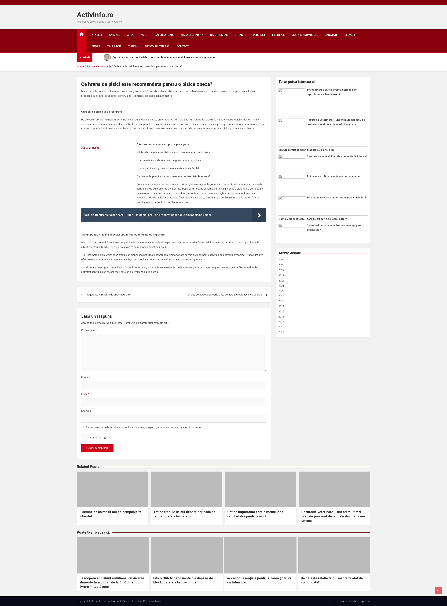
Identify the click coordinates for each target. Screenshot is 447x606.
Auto (144, 35)
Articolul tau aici (157, 46)
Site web (86, 410)
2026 (281, 260)
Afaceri (97, 35)
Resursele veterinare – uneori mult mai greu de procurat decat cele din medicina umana (333, 516)
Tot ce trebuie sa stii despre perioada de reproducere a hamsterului (184, 514)
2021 (281, 285)
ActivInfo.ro (95, 15)
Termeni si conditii (345, 601)
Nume (85, 377)
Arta (130, 35)
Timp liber (114, 46)
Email (85, 394)
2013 (281, 327)
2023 (281, 275)
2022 (281, 280)
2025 (281, 265)
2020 (281, 291)
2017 (281, 306)
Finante (240, 35)
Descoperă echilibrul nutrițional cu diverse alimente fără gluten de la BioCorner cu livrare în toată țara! (111, 582)
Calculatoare (164, 35)
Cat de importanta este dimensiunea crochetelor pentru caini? (255, 514)
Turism (133, 46)
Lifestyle (278, 35)
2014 (281, 321)
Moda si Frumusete (305, 35)
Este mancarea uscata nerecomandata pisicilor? (336, 197)
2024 (281, 270)
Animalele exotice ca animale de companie (333, 176)
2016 (281, 311)
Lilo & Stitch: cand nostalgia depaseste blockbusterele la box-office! (183, 580)
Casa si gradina (192, 35)
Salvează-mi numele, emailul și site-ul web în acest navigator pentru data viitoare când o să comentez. (144, 427)
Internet (259, 35)
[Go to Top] (438, 590)
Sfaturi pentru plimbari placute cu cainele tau (307, 149)
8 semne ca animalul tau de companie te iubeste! (337, 156)
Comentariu (89, 330)
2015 (281, 316)
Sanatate (331, 35)
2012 (281, 332)
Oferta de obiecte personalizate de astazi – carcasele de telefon (225, 294)
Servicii (350, 35)
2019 (281, 296)
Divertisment (219, 35)
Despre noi (364, 601)
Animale (114, 35)
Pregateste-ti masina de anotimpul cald (108, 294)
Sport (96, 46)
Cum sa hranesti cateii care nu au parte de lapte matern (313, 218)
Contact (183, 46)
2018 (281, 301)
